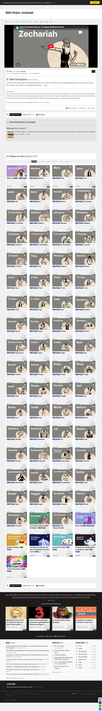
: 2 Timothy (14, 266)
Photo (41, 21)
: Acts (35, 201)
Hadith (80, 667)
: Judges (59, 353)
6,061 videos (48, 636)
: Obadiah (59, 396)
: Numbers (82, 331)
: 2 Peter (36, 288)
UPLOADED (47, 161)
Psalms (80, 648)
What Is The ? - (17, 178)
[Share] (100, 709)
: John (80, 178)
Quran (80, 665)
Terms (22, 693)
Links (51, 21)
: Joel (80, 396)
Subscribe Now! (37, 687)
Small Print (9, 695)
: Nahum (81, 417)
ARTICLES (57, 643)
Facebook (80, 693)
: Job (58, 439)
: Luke (12, 201)
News (12, 21)
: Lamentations (15, 482)
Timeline (36, 21)
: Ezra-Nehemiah (61, 482)
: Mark (58, 178)
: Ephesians (60, 223)
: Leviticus (59, 331)
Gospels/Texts (82, 659)
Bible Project (19, 128)
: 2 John (13, 309)
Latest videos (40, 636)
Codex (80, 662)
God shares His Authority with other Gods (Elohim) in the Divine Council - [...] (39, 549)
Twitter (87, 693)
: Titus (35, 266)
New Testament (82, 654)
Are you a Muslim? (59, 646)
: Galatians (37, 223)
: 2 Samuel (36, 374)
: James (13, 288)
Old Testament (82, 651)
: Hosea (36, 396)
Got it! (95, 3)
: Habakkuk (14, 439)
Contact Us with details (43, 102)
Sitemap (38, 693)
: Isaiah (13, 396)
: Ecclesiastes (37, 461)
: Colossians (14, 245)
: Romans (59, 201)
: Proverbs (14, 461)
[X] (100, 702)
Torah (80, 646)
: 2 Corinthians (15, 223)
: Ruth (81, 353)
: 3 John (36, 309)
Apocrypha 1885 (82, 657)
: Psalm (81, 439)
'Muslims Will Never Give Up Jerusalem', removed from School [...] (25, 659)
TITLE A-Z (61, 161)
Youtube (94, 693)
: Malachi (81, 504)
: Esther (81, 482)
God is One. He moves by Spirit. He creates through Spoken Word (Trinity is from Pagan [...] (39, 622)
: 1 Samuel (13, 374)
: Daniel (13, 504)
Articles (18, 21)
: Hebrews (82, 266)
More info (53, 3)
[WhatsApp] (100, 705)
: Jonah (36, 417)
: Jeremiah (82, 461)
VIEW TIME (54, 161)
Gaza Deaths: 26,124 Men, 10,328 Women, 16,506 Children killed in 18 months (27, 655)
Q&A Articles (25, 21)
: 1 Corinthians (83, 201)
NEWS (10, 643)
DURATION (67, 161)
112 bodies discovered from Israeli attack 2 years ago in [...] (22, 669)
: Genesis (13, 331)
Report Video (91, 108)
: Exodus (36, 331)
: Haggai (36, 504)
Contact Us (16, 693)
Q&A (11, 693)
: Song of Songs (61, 461)
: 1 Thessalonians (39, 245)
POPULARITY (41, 161)
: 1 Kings (59, 374)
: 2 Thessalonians (61, 245)
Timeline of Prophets (60, 655)
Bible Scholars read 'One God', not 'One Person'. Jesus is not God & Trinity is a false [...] (15, 622)
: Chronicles (14, 526)
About (7, 693)
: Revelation (82, 309)
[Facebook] (100, 699)
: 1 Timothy (82, 245)
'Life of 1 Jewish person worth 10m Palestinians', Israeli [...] (22, 674)
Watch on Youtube (72, 108)
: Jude (58, 309)
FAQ (31, 21)
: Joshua (36, 353)
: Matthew (37, 178)
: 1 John (81, 288)
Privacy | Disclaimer (30, 693)
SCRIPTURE (82, 643)
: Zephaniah (37, 439)
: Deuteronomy (15, 353)
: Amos (13, 417)
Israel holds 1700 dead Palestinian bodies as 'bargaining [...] (23, 666)
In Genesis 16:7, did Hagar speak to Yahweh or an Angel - (85, 549)
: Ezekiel (36, 482)
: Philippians (82, 223)
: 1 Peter (59, 288)
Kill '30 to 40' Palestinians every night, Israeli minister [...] (22, 664)
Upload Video (82, 108)
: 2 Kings (81, 374)
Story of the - (84, 526)
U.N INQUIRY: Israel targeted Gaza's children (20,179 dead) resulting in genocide (27, 650)
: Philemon (59, 266)
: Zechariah (60, 504)
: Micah (58, 417)
